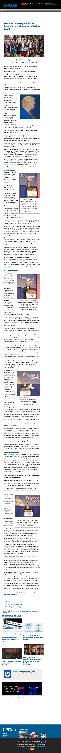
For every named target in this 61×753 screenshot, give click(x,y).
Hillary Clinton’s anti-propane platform (15, 602)
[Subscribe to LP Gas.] (24, 4)
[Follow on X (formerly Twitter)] (33, 3)
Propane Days (30, 611)
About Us (5, 733)
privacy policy (42, 746)
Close (32, 749)
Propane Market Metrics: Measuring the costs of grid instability (33, 637)
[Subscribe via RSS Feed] (35, 3)
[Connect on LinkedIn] (37, 3)
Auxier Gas (16, 610)
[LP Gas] (9, 5)
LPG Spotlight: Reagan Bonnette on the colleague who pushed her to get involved (32, 660)
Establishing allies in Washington (14, 607)
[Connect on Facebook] (30, 3)
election (33, 610)
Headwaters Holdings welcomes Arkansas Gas (10, 638)
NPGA (25, 611)
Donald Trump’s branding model (13, 604)
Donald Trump (28, 610)
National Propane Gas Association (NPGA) (15, 611)
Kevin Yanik (15, 32)
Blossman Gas (7, 505)
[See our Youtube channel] (41, 3)
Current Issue (6, 612)
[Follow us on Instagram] (39, 3)
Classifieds (5, 735)
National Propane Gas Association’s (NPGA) (27, 151)
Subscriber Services (7, 737)
